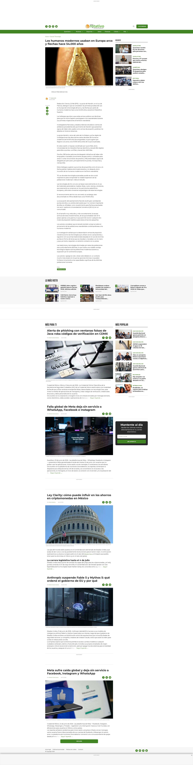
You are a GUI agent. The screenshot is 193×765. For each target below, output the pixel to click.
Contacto (80, 749)
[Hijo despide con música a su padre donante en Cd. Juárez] (123, 377)
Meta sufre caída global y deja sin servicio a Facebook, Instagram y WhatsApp (78, 672)
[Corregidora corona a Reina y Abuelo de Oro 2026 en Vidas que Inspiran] (122, 288)
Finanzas (107, 31)
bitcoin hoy (88, 554)
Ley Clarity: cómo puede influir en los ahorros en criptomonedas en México (79, 496)
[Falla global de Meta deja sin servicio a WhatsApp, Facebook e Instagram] (79, 436)
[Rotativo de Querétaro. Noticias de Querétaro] (94, 26)
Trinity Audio (59, 91)
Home (47, 36)
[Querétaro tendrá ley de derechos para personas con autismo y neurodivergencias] (123, 48)
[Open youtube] (56, 26)
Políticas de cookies (71, 749)
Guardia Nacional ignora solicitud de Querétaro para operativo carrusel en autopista (139, 369)
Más (125, 31)
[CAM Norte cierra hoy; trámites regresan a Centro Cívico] (52, 298)
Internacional (137, 385)
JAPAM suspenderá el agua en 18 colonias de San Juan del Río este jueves (140, 347)
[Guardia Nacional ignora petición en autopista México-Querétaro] (123, 334)
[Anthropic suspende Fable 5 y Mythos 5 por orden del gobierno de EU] (79, 606)
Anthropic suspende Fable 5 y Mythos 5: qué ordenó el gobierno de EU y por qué (78, 579)
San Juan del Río (138, 331)
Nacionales (136, 374)
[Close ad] (191, 755)
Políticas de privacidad (58, 749)
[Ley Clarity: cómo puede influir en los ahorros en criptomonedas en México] (79, 524)
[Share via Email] (47, 114)
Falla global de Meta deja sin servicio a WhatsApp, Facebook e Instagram (74, 408)
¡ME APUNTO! (131, 441)
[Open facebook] (46, 26)
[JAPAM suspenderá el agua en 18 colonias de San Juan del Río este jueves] (123, 345)
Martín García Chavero (54, 337)
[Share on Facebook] (47, 108)
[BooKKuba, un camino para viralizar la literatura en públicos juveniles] (123, 388)
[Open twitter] (50, 26)
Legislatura (137, 45)
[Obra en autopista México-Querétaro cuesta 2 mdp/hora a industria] (123, 356)
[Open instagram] (53, 26)
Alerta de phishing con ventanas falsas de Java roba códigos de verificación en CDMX (77, 332)
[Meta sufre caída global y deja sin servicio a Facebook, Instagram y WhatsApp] (79, 699)
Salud (99, 31)
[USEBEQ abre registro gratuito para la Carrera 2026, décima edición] (52, 288)
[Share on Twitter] (47, 111)
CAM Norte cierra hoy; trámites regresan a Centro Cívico (68, 297)
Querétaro (67, 31)
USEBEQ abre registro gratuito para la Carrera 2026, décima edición (69, 287)
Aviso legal (48, 749)
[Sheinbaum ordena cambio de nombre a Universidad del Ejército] (87, 288)
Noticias (78, 31)
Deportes (89, 31)
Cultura (116, 31)
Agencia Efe (53, 98)
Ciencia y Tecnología (55, 36)
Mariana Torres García (53, 413)
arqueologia (61, 269)
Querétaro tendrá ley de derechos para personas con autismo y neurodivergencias (139, 51)
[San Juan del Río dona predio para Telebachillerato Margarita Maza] (87, 298)
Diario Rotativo (52, 502)
